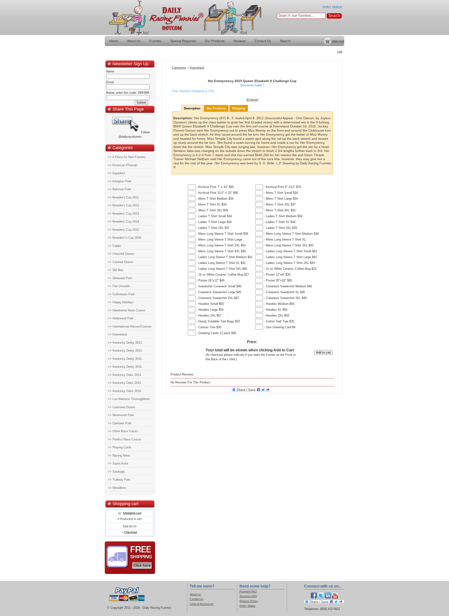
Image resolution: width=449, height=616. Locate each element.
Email (110, 82)
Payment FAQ (248, 591)
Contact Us (263, 41)
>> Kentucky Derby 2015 (125, 358)
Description (192, 108)
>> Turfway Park (119, 479)
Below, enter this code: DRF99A (127, 92)
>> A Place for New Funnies (127, 157)
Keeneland (197, 67)
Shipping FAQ (248, 596)
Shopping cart (132, 513)
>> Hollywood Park (121, 318)
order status (332, 7)
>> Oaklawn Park (119, 423)
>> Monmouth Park (121, 415)
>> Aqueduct (116, 173)
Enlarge (252, 99)
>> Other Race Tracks (123, 431)
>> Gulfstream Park (121, 294)
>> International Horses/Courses (130, 326)
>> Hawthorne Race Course (126, 310)
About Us (134, 41)
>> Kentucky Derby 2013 (125, 342)
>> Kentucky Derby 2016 (125, 366)
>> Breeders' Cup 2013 (123, 213)
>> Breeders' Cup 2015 (123, 229)
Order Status (247, 606)
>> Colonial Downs (120, 262)
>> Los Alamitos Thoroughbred (128, 399)
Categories (179, 67)
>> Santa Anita (118, 463)
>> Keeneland (117, 334)
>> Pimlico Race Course (124, 439)
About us (195, 594)
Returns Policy (248, 601)
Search (285, 41)
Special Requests (183, 41)
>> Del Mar (115, 270)
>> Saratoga (116, 471)
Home (113, 41)
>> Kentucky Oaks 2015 (124, 383)
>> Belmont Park (119, 189)
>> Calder (114, 246)
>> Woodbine (117, 488)
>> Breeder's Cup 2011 (123, 197)
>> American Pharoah (122, 165)
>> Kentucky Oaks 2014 (124, 375)
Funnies (155, 41)
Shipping (238, 108)
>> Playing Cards (119, 447)
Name (110, 71)
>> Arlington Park (119, 181)
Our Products (214, 41)
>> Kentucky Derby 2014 (125, 350)
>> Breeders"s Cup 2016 (124, 237)
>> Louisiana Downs (121, 407)
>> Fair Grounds (119, 286)
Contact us (196, 599)
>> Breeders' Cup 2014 (123, 221)
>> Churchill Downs (121, 254)
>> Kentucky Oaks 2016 (124, 391)
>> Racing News (119, 455)
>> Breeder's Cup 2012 (123, 205)
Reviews (239, 41)
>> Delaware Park (120, 278)
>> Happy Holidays (121, 302)
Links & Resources (202, 604)
